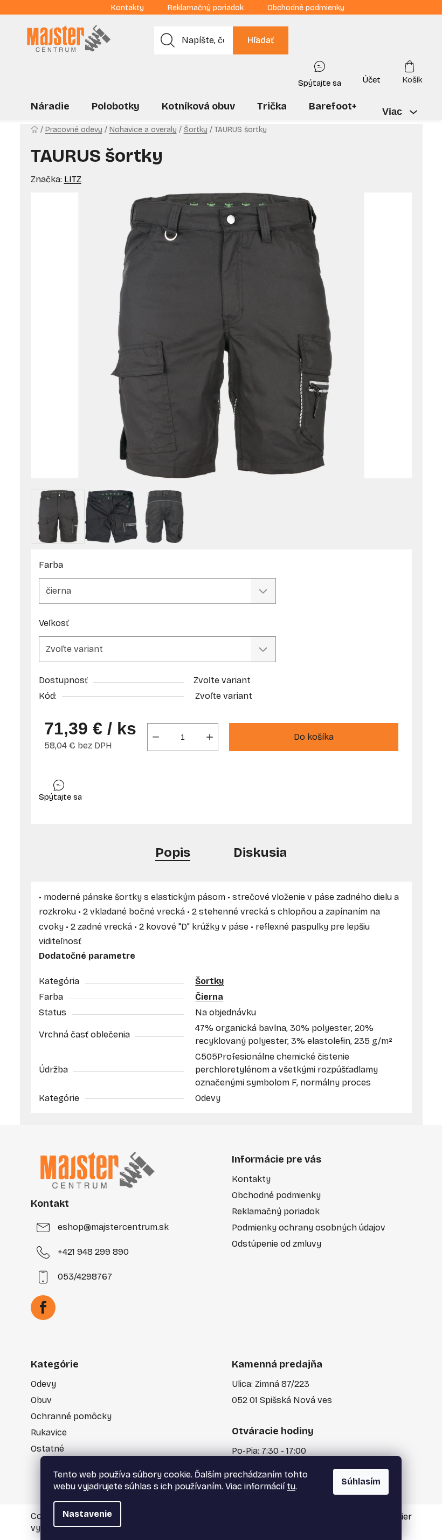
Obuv (41, 1400)
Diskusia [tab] (260, 852)
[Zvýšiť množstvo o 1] (210, 737)
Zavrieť (115, 788)
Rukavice (49, 1432)
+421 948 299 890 (93, 1252)
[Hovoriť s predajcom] (319, 71)
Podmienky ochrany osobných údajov (308, 1227)
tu (291, 1486)
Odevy (43, 1384)
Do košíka (314, 737)
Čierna (209, 997)
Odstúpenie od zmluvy (276, 1244)
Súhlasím (361, 1481)
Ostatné (47, 1448)
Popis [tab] (172, 852)
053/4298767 (85, 1276)
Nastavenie (87, 1514)
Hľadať (260, 40)
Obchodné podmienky (305, 7)
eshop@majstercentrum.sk (113, 1227)
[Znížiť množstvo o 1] (156, 737)
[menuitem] (50, 106)
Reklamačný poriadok (206, 7)
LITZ (72, 179)
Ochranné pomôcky (71, 1416)
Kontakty (127, 7)
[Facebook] (43, 1307)
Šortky (209, 981)
